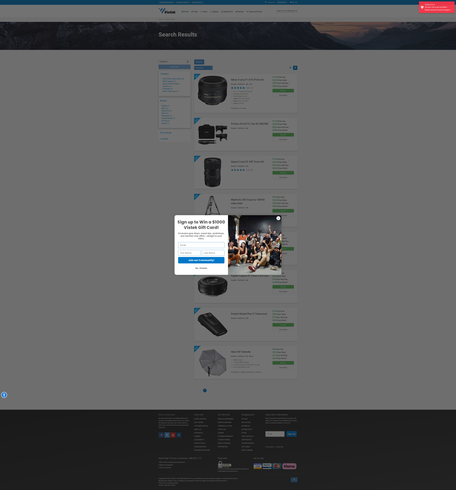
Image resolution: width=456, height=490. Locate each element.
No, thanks (201, 268)
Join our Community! (201, 260)
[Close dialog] (278, 218)
